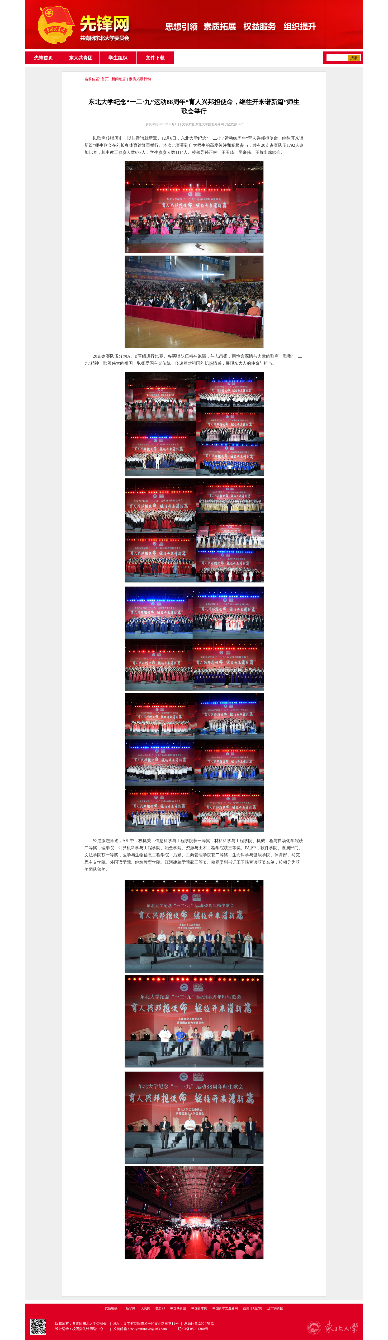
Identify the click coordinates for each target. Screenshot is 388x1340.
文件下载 (155, 57)
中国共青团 (178, 1308)
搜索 (354, 58)
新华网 (130, 1308)
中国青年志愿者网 (225, 1308)
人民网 (145, 1308)
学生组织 (117, 57)
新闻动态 (118, 79)
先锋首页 (43, 57)
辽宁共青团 (275, 1308)
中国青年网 (199, 1308)
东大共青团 (81, 57)
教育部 (160, 1308)
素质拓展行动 (140, 79)
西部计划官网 (252, 1308)
